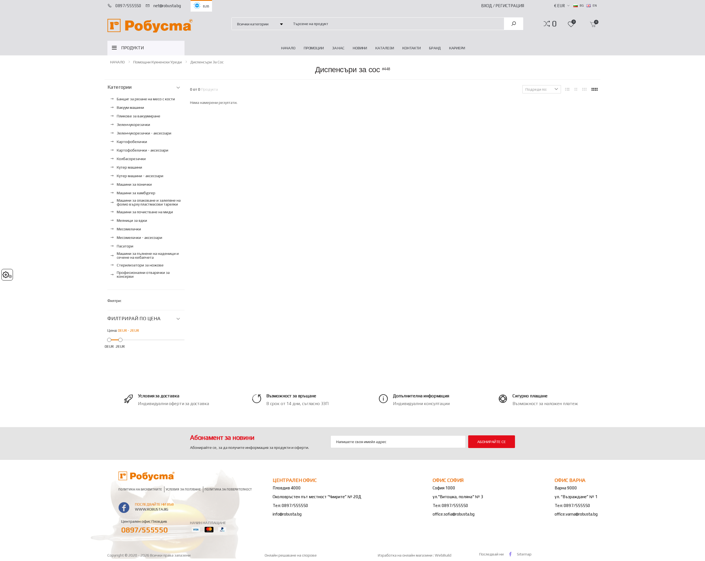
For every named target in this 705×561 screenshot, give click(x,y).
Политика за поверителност (228, 489)
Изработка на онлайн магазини (405, 555)
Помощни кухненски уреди (157, 62)
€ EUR (559, 5)
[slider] (109, 340)
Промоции (314, 48)
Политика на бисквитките (140, 489)
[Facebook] (510, 554)
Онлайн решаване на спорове (291, 555)
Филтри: (114, 300)
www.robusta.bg (151, 509)
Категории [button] (119, 87)
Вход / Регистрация (502, 5)
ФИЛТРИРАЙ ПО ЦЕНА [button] (134, 318)
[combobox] (395, 23)
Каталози (384, 48)
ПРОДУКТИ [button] (132, 47)
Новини (360, 48)
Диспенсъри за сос (207, 62)
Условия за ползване (183, 489)
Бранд (435, 48)
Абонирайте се (491, 441)
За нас (338, 48)
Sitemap (524, 554)
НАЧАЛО (288, 48)
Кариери (457, 48)
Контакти (411, 48)
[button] (554, 24)
